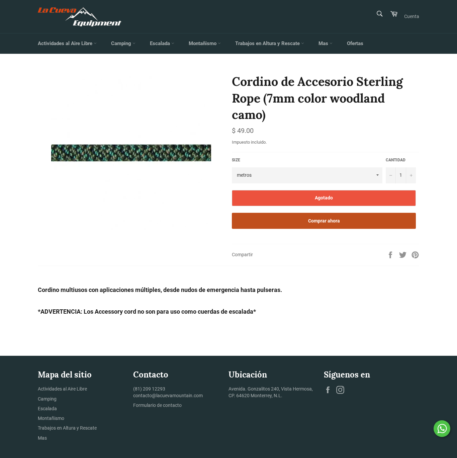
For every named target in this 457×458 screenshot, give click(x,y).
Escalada (160, 43)
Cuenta (411, 16)
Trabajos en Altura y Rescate (268, 43)
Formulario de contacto (157, 405)
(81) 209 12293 (149, 389)
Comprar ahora (324, 220)
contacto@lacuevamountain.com (168, 395)
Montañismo (203, 43)
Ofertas (355, 43)
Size (236, 160)
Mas (324, 43)
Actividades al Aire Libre (66, 43)
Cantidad (395, 160)
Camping (121, 43)
